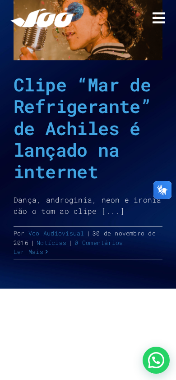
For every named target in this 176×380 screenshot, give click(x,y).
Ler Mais (28, 252)
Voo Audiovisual (56, 233)
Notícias (51, 243)
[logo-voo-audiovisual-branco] (42, 12)
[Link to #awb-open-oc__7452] (159, 18)
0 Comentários (98, 243)
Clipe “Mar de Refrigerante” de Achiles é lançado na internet (82, 127)
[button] (156, 360)
